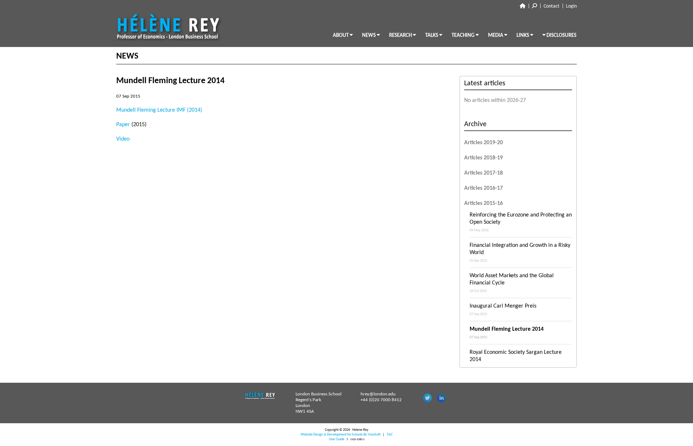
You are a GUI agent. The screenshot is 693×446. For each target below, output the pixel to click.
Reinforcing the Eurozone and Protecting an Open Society (521, 222)
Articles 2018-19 (483, 158)
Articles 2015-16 (483, 203)
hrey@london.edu (378, 394)
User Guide (336, 439)
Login (571, 6)
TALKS (432, 35)
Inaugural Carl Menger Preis (503, 309)
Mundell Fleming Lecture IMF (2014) (159, 110)
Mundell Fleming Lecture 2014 (507, 332)
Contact (551, 6)
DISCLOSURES (560, 35)
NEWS (369, 35)
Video (123, 139)
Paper (123, 125)
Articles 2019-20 (483, 143)
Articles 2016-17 (483, 188)
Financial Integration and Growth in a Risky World (520, 253)
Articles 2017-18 (483, 173)
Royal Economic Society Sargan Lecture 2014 (516, 359)
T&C (390, 435)
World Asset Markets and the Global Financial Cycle (512, 283)
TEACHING (464, 35)
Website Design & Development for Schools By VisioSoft (340, 435)
